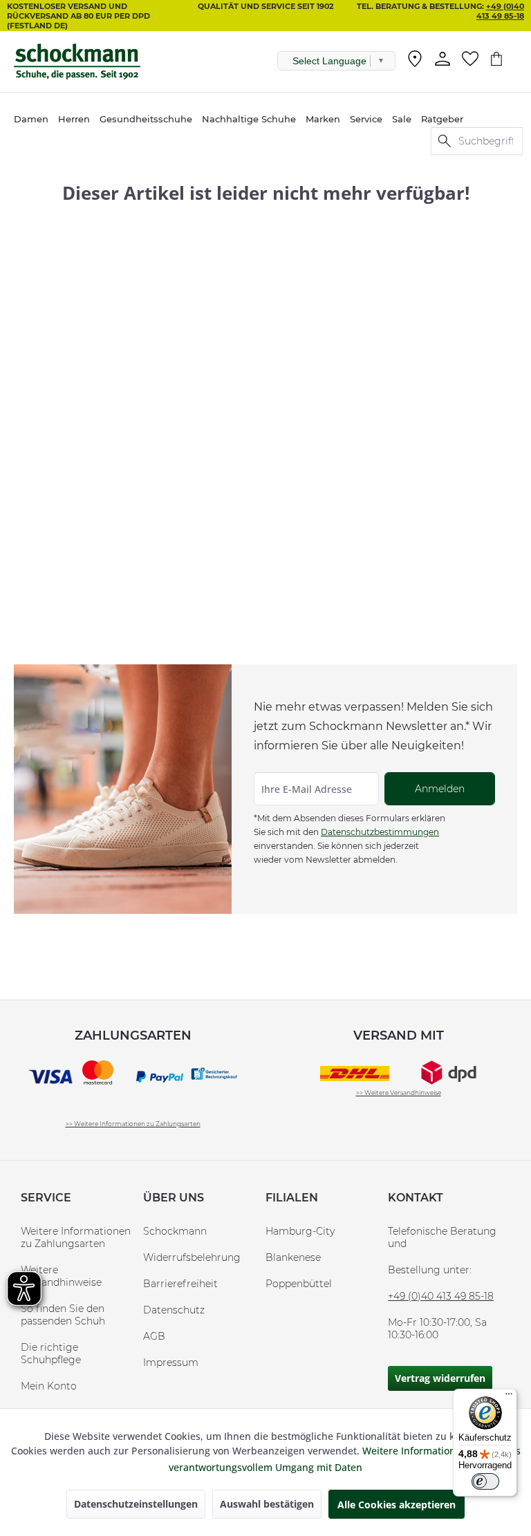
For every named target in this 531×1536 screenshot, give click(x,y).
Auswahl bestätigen (267, 1503)
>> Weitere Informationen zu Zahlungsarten (133, 1123)
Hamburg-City (300, 1231)
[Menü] (509, 1397)
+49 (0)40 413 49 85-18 (500, 11)
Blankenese (293, 1257)
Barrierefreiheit (180, 1283)
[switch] (485, 1481)
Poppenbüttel (299, 1283)
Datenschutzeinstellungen (136, 1503)
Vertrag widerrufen (440, 1378)
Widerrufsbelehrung (192, 1257)
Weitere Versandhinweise (61, 1276)
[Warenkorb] (503, 58)
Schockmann (175, 1231)
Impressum (170, 1362)
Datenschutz (174, 1310)
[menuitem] (415, 61)
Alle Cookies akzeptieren (396, 1504)
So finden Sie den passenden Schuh (63, 1314)
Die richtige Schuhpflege (51, 1353)
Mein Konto (49, 1386)
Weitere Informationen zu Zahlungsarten (76, 1237)
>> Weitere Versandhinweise (398, 1092)
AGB (154, 1336)
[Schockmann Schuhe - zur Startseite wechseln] (77, 61)
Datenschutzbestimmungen (380, 832)
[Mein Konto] (442, 58)
